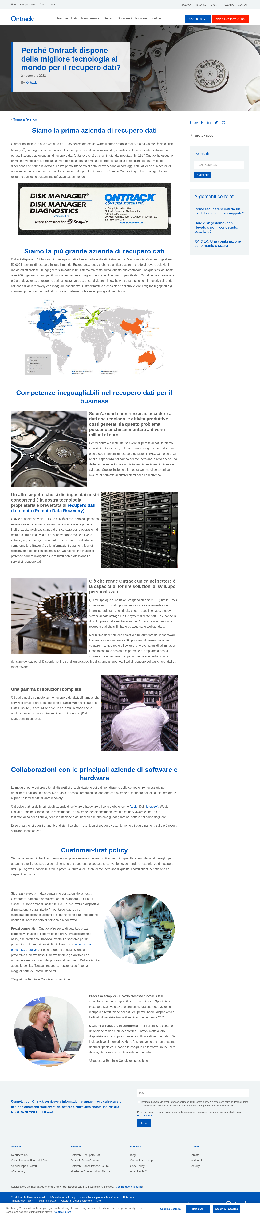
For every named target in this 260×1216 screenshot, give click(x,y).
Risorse (201, 4)
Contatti (243, 4)
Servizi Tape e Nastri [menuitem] (24, 1166)
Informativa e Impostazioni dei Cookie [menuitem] (99, 1197)
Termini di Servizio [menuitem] (47, 1200)
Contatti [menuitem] (194, 1155)
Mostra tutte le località (128, 1186)
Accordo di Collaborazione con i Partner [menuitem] (81, 1200)
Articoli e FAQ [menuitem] (138, 1171)
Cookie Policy (62, 1211)
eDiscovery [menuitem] (18, 1171)
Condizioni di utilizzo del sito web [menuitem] (28, 1197)
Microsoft (152, 806)
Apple (134, 806)
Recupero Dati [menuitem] (20, 1155)
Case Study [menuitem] (137, 1166)
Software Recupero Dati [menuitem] (85, 1155)
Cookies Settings (170, 1208)
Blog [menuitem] (133, 1155)
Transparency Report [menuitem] (22, 1200)
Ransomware (90, 18)
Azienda (229, 4)
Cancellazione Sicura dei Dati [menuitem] (29, 1160)
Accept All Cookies (226, 1208)
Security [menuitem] (195, 1166)
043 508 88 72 (198, 19)
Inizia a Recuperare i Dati (230, 19)
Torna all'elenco (24, 119)
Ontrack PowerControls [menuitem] (85, 1160)
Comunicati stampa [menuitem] (142, 1160)
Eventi (215, 4)
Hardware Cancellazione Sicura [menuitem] (90, 1171)
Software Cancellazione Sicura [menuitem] (90, 1166)
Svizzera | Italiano (25, 4)
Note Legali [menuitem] (129, 1197)
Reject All (197, 1208)
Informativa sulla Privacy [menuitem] (62, 1197)
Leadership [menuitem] (196, 1160)
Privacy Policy (144, 1115)
